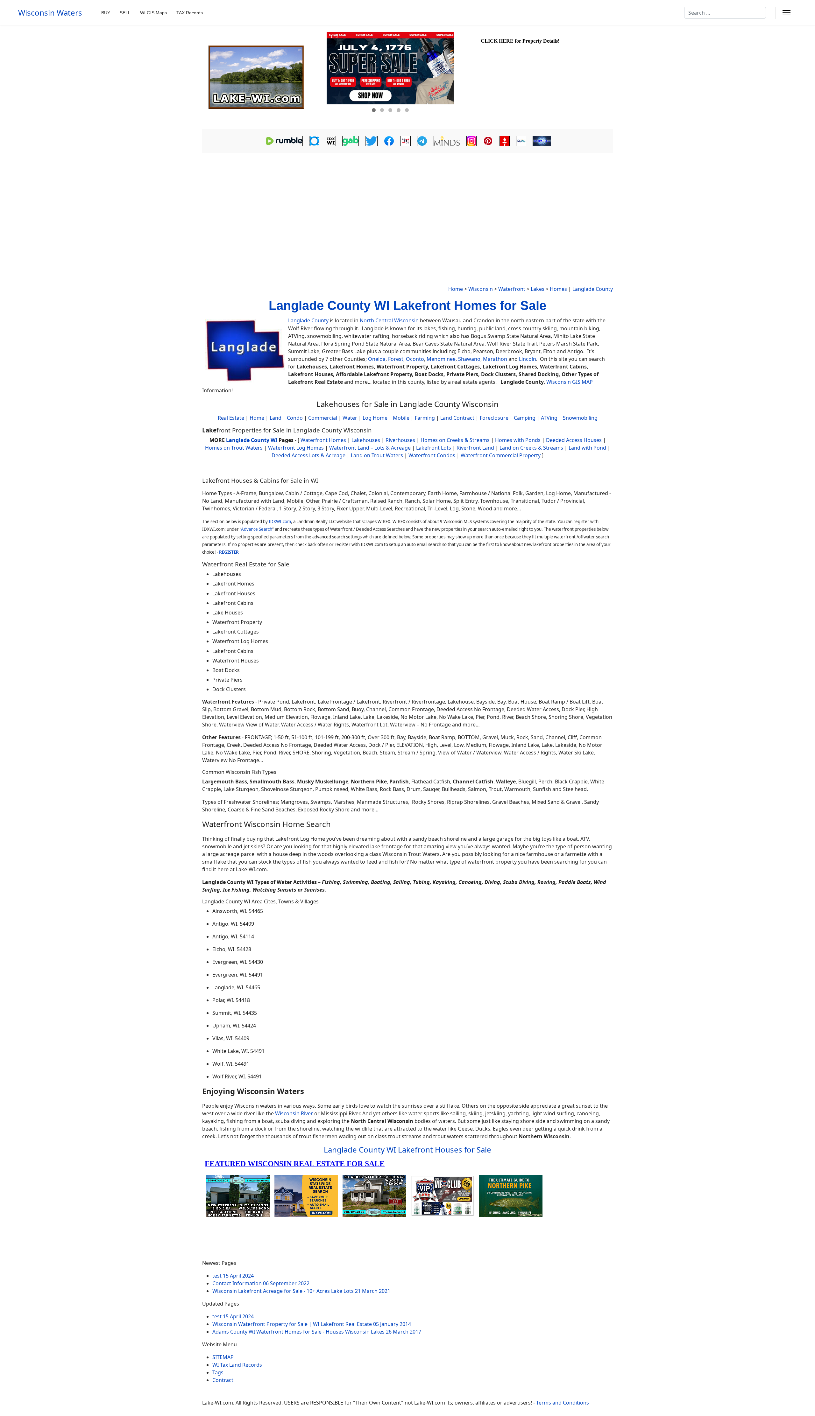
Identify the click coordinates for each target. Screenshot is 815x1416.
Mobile (401, 417)
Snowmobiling (580, 417)
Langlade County (592, 288)
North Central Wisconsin (389, 320)
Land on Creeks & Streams (531, 447)
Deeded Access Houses (574, 440)
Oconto (415, 358)
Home (455, 288)
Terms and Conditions (562, 1402)
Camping (524, 417)
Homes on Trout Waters (234, 447)
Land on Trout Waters (377, 455)
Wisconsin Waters (50, 13)
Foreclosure (494, 417)
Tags (217, 1372)
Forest (395, 358)
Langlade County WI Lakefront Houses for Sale (407, 1149)
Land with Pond (587, 447)
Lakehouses (365, 440)
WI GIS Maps (153, 12)
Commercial (322, 417)
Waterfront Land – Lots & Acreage (370, 447)
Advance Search (256, 529)
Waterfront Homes (323, 440)
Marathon (495, 358)
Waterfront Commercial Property (501, 455)
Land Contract (457, 417)
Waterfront (511, 288)
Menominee (441, 358)
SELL (125, 12)
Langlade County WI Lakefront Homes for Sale (407, 305)
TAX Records (189, 12)
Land (275, 417)
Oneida (377, 358)
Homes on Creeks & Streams (455, 440)
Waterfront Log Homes (296, 447)
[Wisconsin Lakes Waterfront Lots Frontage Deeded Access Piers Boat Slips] (264, 77)
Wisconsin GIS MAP (569, 381)
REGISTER (229, 552)
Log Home (375, 417)
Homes (558, 288)
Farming (425, 417)
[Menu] (786, 12)
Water (350, 417)
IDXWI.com (280, 521)
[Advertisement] (407, 202)
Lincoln (527, 358)
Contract (222, 1380)
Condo (294, 417)
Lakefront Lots (433, 447)
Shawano (469, 358)
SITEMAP (223, 1357)
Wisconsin (480, 288)
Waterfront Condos (431, 455)
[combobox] (725, 13)
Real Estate (231, 417)
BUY (105, 12)
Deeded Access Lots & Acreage (308, 455)
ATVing (549, 417)
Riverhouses (400, 440)
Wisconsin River (294, 1113)
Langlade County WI (251, 440)
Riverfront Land (475, 447)
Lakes (537, 288)
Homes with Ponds (518, 440)
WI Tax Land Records (237, 1364)
